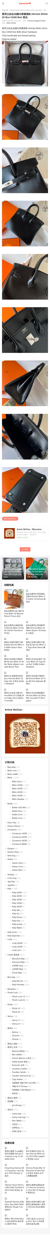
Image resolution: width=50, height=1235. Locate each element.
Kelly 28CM (17, 898)
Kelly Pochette (18, 987)
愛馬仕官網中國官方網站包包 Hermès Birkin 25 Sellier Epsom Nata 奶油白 (14, 648)
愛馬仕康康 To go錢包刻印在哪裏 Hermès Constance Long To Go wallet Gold (14, 1157)
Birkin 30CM (17, 791)
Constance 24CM (19, 839)
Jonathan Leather (19, 1071)
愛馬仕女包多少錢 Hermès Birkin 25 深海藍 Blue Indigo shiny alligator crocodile (14, 699)
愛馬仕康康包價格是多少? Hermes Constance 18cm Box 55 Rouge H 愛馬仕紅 (35, 1191)
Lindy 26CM (17, 945)
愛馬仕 (10, 1030)
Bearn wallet (12, 776)
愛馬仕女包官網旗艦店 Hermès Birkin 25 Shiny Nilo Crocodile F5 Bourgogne (36, 699)
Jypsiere (11, 887)
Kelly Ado (16, 912)
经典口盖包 (16, 1133)
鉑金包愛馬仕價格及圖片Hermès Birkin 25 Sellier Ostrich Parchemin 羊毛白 (14, 631)
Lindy (9, 941)
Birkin (46, 10)
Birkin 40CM (17, 798)
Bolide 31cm (17, 820)
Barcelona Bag (18, 961)
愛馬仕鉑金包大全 (10, 518)
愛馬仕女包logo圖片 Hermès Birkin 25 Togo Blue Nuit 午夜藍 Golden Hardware (36, 665)
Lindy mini (16, 952)
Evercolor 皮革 (18, 1067)
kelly (9, 891)
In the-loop (12, 880)
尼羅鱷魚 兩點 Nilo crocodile (24, 1085)
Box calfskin (17, 1057)
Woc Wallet (16, 1123)
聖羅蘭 (10, 1104)
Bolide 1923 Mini (19, 810)
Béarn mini (12, 773)
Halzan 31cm (17, 869)
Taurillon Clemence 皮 (21, 1078)
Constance (12, 832)
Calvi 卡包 (11, 825)
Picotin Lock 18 (18, 999)
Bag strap (11, 769)
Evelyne (10, 851)
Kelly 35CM (17, 905)
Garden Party (13, 854)
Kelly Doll (16, 923)
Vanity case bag (18, 1119)
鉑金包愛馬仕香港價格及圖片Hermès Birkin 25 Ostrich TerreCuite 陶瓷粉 (35, 614)
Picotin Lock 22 (18, 1002)
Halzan (10, 861)
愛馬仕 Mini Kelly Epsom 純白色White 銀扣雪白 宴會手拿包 (14, 1224)
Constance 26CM (19, 843)
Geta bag (11, 858)
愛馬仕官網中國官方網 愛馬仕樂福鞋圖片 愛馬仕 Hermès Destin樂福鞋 (35, 1208)
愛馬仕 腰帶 (12, 1100)
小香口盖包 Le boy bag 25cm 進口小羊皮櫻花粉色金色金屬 (35, 1224)
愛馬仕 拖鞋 (12, 1046)
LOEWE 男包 (17, 971)
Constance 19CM (19, 836)
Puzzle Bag (17, 975)
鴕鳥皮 (15, 1096)
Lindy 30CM (17, 949)
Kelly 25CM (17, 895)
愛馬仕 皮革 (12, 1049)
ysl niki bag (16, 1107)
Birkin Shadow (18, 801)
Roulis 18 (16, 1011)
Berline (15, 1034)
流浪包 (15, 1126)
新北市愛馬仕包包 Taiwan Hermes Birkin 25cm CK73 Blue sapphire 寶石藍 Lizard (35, 1157)
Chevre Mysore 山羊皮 (21, 1060)
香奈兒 (10, 1112)
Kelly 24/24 (12, 934)
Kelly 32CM (17, 902)
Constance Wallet (19, 846)
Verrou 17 (16, 1022)
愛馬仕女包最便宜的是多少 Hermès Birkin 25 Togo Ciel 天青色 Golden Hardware (14, 682)
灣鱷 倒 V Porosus (19, 1088)
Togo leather (17, 1081)
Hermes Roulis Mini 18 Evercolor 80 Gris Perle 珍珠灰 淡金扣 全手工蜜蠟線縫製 (35, 1174)
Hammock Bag (18, 964)
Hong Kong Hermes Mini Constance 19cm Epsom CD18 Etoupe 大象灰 (14, 1174)
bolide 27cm (17, 817)
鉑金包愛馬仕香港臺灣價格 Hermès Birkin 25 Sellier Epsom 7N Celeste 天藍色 (36, 631)
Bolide (10, 806)
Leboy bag (16, 1116)
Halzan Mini (17, 872)
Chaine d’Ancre (13, 828)
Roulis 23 (16, 1014)
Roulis (10, 1007)
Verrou (10, 1018)
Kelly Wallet (17, 930)
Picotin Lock (12, 995)
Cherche (15, 1038)
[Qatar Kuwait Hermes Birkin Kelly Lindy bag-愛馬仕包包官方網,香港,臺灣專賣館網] (25, 3)
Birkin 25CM (11, 23)
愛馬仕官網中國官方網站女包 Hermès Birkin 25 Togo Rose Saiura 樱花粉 (36, 648)
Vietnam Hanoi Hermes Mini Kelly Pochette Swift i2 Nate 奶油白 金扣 (14, 1191)
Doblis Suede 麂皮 (20, 1064)
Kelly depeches (13, 938)
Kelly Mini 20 (17, 983)
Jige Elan (11, 884)
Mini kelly (11, 979)
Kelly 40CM (17, 909)
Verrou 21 (16, 1026)
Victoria (15, 1041)
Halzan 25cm (17, 865)
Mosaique (11, 991)
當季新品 (16, 1130)
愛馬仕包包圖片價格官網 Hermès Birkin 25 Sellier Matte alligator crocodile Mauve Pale (14, 665)
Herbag (10, 877)
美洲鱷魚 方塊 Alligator (21, 1092)
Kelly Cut (16, 916)
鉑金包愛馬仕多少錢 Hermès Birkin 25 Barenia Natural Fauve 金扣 (14, 613)
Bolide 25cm (17, 813)
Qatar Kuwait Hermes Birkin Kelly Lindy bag (26, 10)
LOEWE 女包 (17, 968)
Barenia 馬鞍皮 (18, 1053)
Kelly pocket (17, 926)
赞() (25, 549)
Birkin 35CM (17, 794)
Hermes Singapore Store (37, 20)
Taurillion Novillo (19, 1074)
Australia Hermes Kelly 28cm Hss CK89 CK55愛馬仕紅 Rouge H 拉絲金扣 (14, 1208)
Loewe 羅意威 (13, 957)
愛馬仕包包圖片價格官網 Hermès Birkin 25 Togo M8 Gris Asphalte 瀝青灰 (36, 682)
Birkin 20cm (17, 784)
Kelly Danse (17, 919)
